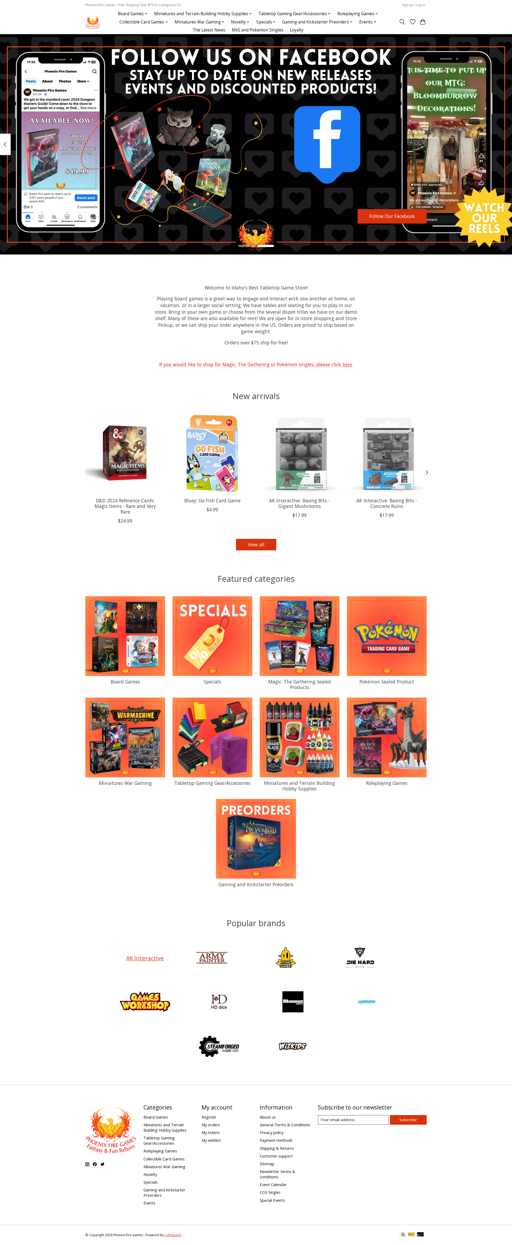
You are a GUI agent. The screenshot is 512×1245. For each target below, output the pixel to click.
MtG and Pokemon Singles (257, 30)
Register (209, 1117)
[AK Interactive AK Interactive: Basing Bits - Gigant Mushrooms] (299, 453)
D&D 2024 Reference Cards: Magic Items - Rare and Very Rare (125, 506)
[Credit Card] (402, 1235)
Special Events (272, 1200)
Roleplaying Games (386, 783)
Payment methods (276, 1140)
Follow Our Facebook (392, 216)
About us (268, 1117)
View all (256, 544)
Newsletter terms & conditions (277, 1174)
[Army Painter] (211, 958)
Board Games (125, 681)
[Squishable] (367, 1002)
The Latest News (209, 30)
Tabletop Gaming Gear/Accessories (212, 783)
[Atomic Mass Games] (286, 958)
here (347, 364)
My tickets (211, 1132)
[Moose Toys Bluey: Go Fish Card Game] (212, 453)
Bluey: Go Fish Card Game (212, 500)
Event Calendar (273, 1184)
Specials (212, 681)
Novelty (150, 1174)
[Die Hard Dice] (359, 958)
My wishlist (211, 1140)
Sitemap (267, 1163)
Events (149, 1203)
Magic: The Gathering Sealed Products (299, 684)
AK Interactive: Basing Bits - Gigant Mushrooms (299, 503)
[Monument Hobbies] (293, 1002)
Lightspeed (173, 1235)
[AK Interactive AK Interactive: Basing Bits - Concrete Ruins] (387, 453)
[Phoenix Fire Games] (92, 22)
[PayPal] (411, 1235)
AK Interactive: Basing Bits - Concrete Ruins (386, 503)
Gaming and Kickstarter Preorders (255, 884)
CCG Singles (270, 1192)
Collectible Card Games (164, 1159)
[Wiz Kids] (293, 1046)
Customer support (276, 1156)
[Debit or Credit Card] (420, 1235)
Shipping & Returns (277, 1148)
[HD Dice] (219, 1002)
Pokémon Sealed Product (386, 681)
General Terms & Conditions (285, 1124)
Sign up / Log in (413, 5)
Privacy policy (271, 1132)
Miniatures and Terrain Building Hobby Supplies (299, 786)
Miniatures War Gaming (125, 783)
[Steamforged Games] (219, 1046)
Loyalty (296, 30)
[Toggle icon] (402, 22)
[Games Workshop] (145, 1002)
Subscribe (408, 1119)
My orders (211, 1124)
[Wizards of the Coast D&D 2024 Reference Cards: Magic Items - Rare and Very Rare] (125, 453)
